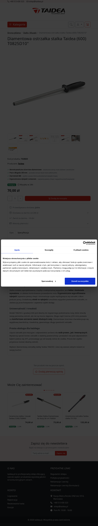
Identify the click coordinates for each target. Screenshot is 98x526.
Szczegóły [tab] (49, 250)
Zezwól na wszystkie (80, 281)
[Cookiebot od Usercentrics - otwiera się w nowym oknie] (84, 243)
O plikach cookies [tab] (81, 250)
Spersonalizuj (47, 281)
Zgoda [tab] (17, 250)
